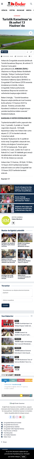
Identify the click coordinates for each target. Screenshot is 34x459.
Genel (17, 367)
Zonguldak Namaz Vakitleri (11, 426)
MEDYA (28, 10)
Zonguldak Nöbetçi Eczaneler (12, 422)
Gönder (5, 305)
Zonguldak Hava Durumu (11, 424)
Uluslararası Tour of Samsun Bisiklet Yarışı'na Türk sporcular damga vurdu (23, 361)
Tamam (23, 456)
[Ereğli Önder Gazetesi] (16, 3)
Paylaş (5, 51)
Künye (5, 442)
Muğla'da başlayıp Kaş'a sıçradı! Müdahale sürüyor (24, 245)
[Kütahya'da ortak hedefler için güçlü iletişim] (9, 270)
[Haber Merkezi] (6, 220)
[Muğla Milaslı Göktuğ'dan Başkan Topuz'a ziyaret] (25, 253)
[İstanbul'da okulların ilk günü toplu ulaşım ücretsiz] (9, 237)
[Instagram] (17, 417)
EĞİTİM (12, 10)
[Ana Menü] (2, 4)
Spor (16, 320)
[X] (13, 417)
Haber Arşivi (7, 437)
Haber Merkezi (17, 219)
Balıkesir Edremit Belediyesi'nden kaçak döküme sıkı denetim (9, 261)
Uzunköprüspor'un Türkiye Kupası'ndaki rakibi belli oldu (23, 325)
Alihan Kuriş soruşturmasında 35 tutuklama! (24, 277)
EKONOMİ (20, 10)
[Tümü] (31, 316)
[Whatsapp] (23, 417)
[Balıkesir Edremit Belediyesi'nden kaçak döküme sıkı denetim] (9, 253)
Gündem (17, 16)
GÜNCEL (4, 10)
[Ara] (31, 4)
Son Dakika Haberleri (10, 435)
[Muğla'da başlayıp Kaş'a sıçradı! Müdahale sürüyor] (25, 237)
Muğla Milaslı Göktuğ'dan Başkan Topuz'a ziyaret (24, 261)
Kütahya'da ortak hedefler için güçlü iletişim (7, 277)
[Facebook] (10, 417)
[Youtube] (20, 417)
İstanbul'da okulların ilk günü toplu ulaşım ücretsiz (8, 245)
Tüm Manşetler (8, 433)
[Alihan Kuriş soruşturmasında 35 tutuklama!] (25, 270)
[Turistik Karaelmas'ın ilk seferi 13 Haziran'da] (17, 40)
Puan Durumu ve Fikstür (10, 430)
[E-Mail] (13, 223)
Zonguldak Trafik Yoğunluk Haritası (14, 428)
